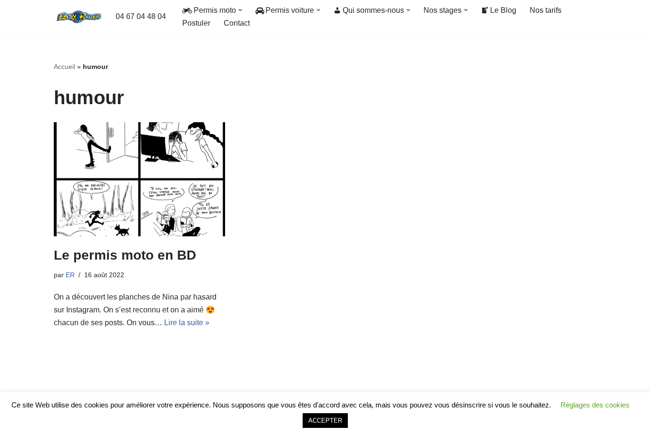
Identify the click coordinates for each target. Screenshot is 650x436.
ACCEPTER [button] (325, 420)
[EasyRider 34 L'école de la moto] (77, 16)
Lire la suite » (186, 323)
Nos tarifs (545, 10)
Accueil (64, 66)
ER (70, 275)
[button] (240, 10)
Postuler (196, 23)
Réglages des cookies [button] (595, 405)
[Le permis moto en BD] (139, 179)
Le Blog (503, 10)
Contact (237, 23)
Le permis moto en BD (125, 255)
